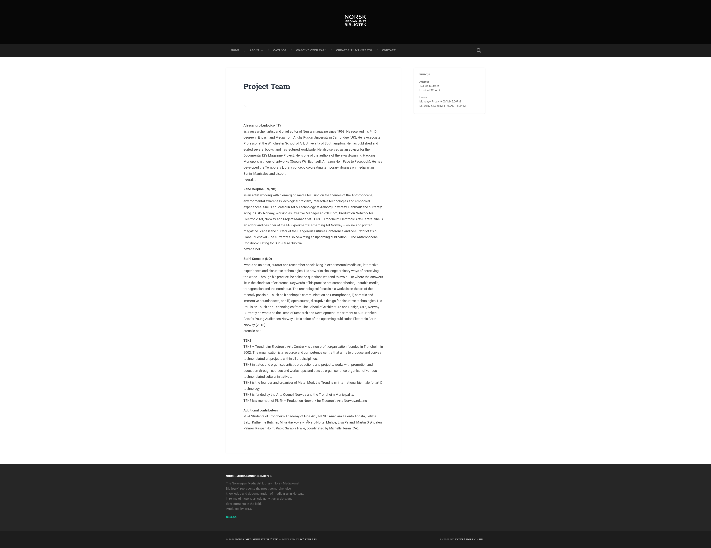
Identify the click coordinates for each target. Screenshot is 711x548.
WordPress (308, 539)
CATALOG (279, 50)
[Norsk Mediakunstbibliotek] (355, 22)
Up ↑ (482, 539)
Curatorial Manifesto (354, 50)
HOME (235, 50)
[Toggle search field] (479, 50)
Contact (389, 50)
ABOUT (255, 50)
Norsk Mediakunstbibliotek (256, 539)
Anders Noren (465, 539)
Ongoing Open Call (311, 50)
